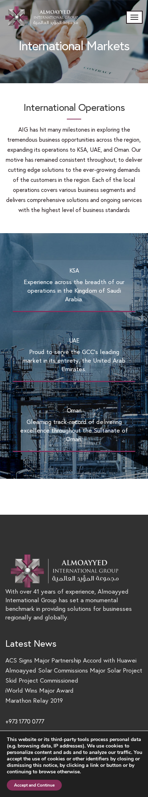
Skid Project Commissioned (41, 680)
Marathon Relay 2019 (34, 700)
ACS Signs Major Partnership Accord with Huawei (71, 660)
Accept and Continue (34, 785)
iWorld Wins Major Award (39, 690)
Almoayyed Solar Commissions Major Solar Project (73, 670)
